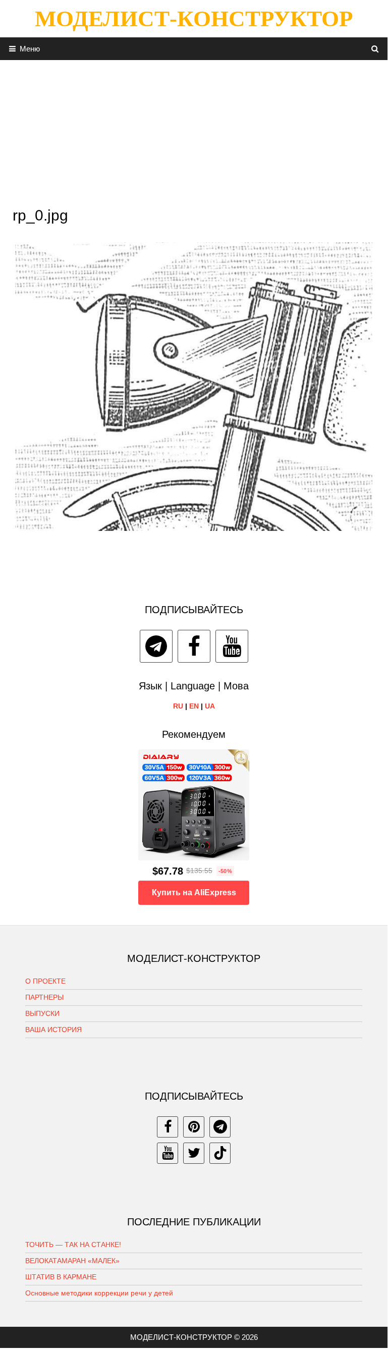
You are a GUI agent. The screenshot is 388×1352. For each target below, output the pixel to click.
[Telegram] (156, 646)
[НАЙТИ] (375, 48)
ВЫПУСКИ (42, 1013)
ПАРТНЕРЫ (44, 997)
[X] (193, 1153)
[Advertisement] (193, 130)
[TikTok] (220, 1153)
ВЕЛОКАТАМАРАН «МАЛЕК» (72, 1261)
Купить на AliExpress (194, 892)
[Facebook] (194, 646)
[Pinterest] (193, 1127)
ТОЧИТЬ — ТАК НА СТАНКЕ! (73, 1244)
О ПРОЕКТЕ (45, 981)
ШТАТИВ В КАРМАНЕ (60, 1277)
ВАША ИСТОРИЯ (53, 1029)
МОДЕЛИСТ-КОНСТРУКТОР (194, 18)
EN (194, 706)
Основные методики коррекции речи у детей (99, 1293)
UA (210, 706)
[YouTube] (231, 646)
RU (178, 706)
